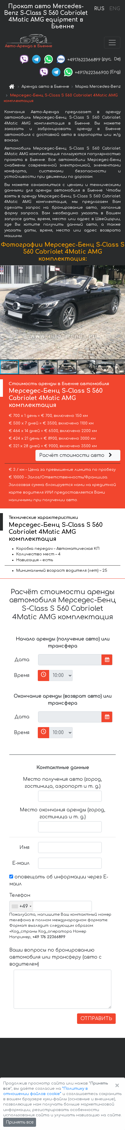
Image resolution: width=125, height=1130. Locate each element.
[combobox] (21, 906)
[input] (70, 659)
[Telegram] (36, 59)
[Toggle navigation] (112, 42)
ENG (114, 8)
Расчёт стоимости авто (72, 455)
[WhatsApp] (48, 59)
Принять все (19, 1122)
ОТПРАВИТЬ (96, 1018)
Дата (22, 659)
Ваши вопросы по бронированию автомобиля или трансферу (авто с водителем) (55, 957)
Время (21, 675)
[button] (28, 367)
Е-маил (20, 863)
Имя (24, 847)
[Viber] (24, 59)
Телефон (19, 895)
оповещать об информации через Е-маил (58, 880)
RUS (99, 8)
